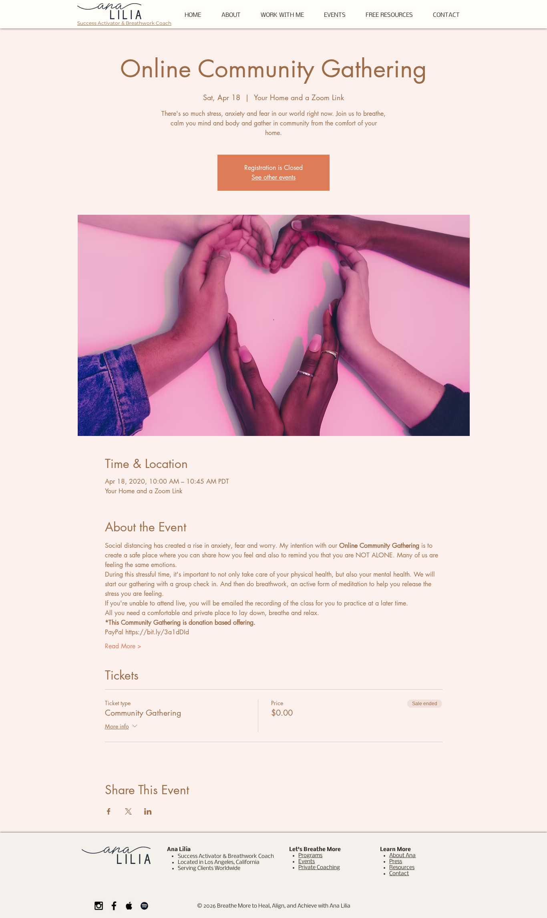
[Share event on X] (128, 811)
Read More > (123, 646)
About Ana (402, 856)
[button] (389, 15)
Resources (401, 868)
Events (306, 862)
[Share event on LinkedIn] (148, 811)
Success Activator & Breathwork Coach (124, 23)
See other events (273, 177)
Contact (399, 874)
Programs (310, 856)
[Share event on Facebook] (109, 811)
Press (395, 862)
